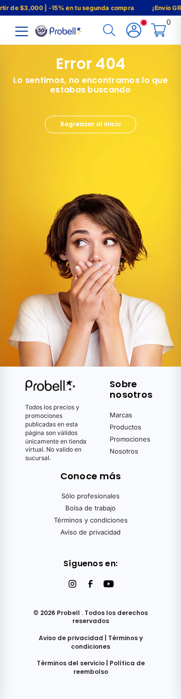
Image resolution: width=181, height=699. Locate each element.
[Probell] (59, 29)
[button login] (133, 31)
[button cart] (158, 31)
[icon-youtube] (109, 584)
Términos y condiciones (91, 520)
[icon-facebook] (90, 584)
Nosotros (124, 451)
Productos (125, 427)
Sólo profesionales (90, 496)
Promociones (130, 439)
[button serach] (109, 31)
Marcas (121, 415)
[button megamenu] (21, 31)
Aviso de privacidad (90, 532)
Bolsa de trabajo (90, 508)
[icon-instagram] (72, 584)
